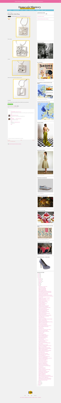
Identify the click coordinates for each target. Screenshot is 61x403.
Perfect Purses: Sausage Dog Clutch (43, 357)
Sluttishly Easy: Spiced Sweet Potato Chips (44, 371)
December (40, 278)
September (40, 281)
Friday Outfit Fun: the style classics (43, 286)
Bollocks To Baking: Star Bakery (42, 290)
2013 (38, 274)
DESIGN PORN (31, 10)
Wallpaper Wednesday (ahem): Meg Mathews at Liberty (45, 321)
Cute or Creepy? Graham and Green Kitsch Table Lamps (46, 376)
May (39, 285)
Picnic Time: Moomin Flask (42, 287)
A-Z (45, 10)
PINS (42, 10)
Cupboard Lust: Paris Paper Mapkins (43, 330)
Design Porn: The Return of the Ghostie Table (44, 347)
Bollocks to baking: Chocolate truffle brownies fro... (45, 325)
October (40, 280)
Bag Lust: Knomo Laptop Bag (42, 288)
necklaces (18, 16)
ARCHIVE (39, 397)
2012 (38, 275)
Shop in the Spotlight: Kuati (42, 355)
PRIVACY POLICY (35, 397)
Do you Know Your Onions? (42, 367)
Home (25, 395)
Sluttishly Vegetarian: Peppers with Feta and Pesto (45, 291)
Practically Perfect (41, 327)
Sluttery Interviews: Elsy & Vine (42, 314)
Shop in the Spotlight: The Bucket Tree (43, 335)
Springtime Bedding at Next (42, 373)
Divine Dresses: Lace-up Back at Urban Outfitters (45, 329)
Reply (11, 117)
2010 (38, 277)
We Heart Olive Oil (41, 366)
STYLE (22, 10)
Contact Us (35, 395)
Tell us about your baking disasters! (43, 324)
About (31, 395)
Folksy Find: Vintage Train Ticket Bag (43, 301)
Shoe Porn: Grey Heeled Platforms (43, 336)
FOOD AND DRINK (16, 10)
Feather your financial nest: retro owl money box (45, 350)
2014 (38, 273)
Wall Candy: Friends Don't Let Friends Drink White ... (45, 315)
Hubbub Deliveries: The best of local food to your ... (45, 378)
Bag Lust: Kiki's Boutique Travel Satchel (43, 326)
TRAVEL (26, 10)
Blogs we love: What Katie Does (42, 312)
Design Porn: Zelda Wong (14, 14)
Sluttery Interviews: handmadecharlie (43, 294)
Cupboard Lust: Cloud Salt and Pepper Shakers (44, 307)
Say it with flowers (41, 343)
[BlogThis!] (15, 106)
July (39, 283)
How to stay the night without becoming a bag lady (45, 292)
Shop (28, 395)
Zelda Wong (28, 16)
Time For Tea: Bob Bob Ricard (42, 334)
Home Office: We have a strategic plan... (44, 306)
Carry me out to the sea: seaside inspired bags (44, 365)
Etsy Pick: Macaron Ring (42, 352)
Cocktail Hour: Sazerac (41, 332)
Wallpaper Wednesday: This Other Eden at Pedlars (45, 348)
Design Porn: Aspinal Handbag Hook (43, 349)
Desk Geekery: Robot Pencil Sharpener (44, 351)
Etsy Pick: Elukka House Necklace (43, 323)
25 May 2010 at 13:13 (18, 111)
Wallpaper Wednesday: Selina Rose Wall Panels (44, 375)
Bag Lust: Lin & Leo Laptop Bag (42, 346)
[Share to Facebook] (17, 106)
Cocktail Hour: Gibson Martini (42, 370)
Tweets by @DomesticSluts (40, 16)
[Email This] (14, 106)
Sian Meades (12, 118)
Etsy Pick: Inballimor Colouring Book (43, 372)
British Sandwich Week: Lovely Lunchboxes (44, 354)
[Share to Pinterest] (18, 106)
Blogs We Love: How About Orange (43, 363)
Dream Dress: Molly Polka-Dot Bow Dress (44, 311)
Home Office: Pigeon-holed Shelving (43, 293)
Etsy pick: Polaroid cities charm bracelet (44, 309)
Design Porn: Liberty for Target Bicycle (43, 377)
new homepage (29, 1)
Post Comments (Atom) (12, 141)
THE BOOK (37, 10)
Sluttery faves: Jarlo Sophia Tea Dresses (43, 364)
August (40, 282)
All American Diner (41, 333)
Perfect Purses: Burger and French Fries (44, 331)
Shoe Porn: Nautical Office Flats (43, 308)
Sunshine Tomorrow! (41, 328)
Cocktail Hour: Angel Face (42, 302)
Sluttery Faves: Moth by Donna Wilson (43, 344)
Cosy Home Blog (13, 111)
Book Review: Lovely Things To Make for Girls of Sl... (45, 345)
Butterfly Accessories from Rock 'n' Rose (44, 305)
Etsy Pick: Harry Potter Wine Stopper (43, 353)
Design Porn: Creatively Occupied (43, 322)
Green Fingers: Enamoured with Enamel (44, 316)
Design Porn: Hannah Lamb (42, 368)
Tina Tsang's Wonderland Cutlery (43, 303)
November (40, 279)
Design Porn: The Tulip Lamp (42, 289)
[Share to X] (16, 106)
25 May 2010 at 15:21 (18, 118)
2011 (38, 276)
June (39, 284)
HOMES (10, 10)
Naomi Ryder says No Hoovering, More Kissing (44, 369)
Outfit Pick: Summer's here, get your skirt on (44, 313)
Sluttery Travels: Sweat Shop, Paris (43, 310)
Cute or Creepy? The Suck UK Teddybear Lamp (44, 342)
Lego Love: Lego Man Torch (42, 374)
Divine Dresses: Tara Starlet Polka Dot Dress (44, 356)
